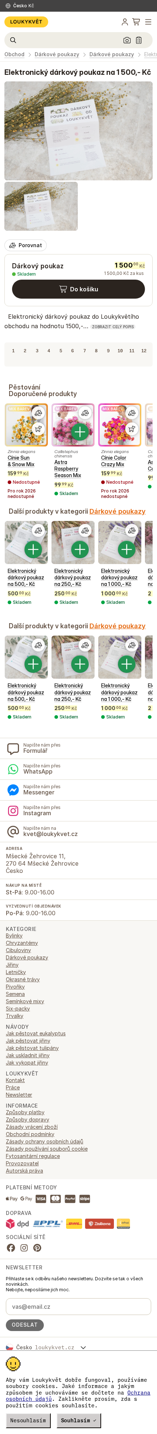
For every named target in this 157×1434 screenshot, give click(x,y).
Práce (13, 1087)
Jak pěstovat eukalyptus (36, 1033)
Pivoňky (15, 987)
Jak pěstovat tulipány (32, 1048)
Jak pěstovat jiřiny (28, 1041)
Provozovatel (22, 1163)
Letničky (16, 972)
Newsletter (19, 1095)
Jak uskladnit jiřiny (28, 1055)
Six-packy (18, 1008)
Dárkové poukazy (57, 54)
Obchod (14, 54)
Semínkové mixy (25, 1001)
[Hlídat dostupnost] (38, 429)
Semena (15, 994)
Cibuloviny (18, 950)
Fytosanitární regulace (33, 1156)
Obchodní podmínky (30, 1134)
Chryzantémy (22, 943)
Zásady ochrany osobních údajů (44, 1141)
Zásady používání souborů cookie (47, 1149)
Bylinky (14, 935)
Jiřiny (12, 965)
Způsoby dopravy (27, 1119)
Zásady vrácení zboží (32, 1127)
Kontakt (15, 1080)
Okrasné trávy (23, 979)
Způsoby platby (25, 1112)
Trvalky (14, 1016)
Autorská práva (24, 1170)
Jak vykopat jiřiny (27, 1062)
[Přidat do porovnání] (38, 412)
